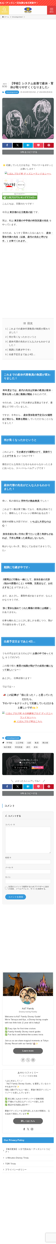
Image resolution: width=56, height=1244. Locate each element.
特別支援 (18, 747)
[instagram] (33, 1060)
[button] (7, 145)
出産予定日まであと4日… (22, 354)
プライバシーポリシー (16, 1170)
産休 (36, 747)
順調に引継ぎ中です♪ (20, 349)
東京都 (45, 743)
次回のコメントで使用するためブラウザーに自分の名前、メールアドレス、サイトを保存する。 (28, 888)
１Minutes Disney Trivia (17, 1158)
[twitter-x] (28, 1060)
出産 (29, 743)
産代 (28, 747)
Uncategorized (12, 92)
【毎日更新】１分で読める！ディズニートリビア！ (27, 1150)
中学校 (9, 743)
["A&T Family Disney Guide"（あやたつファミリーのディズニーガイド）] (28, 10)
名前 (8, 858)
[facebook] (23, 1060)
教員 (37, 743)
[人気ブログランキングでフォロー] (19, 198)
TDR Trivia (10, 1164)
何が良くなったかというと (22, 337)
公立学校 (19, 743)
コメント (10, 825)
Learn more (27, 1051)
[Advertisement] (28, 52)
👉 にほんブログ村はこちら (28, 721)
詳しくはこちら (28, 1121)
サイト (8, 877)
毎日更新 (7, 747)
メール (9, 867)
